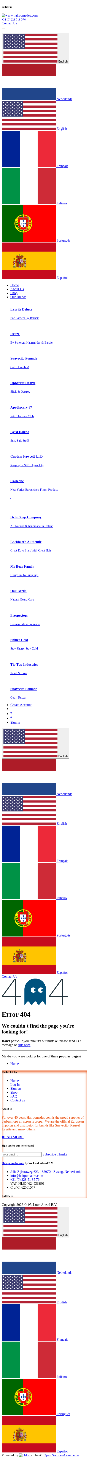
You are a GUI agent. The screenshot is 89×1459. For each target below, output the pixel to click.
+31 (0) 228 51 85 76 (25, 1179)
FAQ (13, 1096)
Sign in (15, 722)
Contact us (17, 1100)
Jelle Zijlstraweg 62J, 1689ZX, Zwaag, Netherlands (45, 1172)
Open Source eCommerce (61, 1455)
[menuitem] (14, 285)
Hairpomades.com (13, 1163)
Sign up (15, 1088)
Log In (15, 1084)
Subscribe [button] (49, 1154)
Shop (13, 1092)
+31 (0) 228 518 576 (14, 19)
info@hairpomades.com (26, 1175)
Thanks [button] (62, 1154)
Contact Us (9, 23)
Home (14, 1063)
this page (24, 1045)
